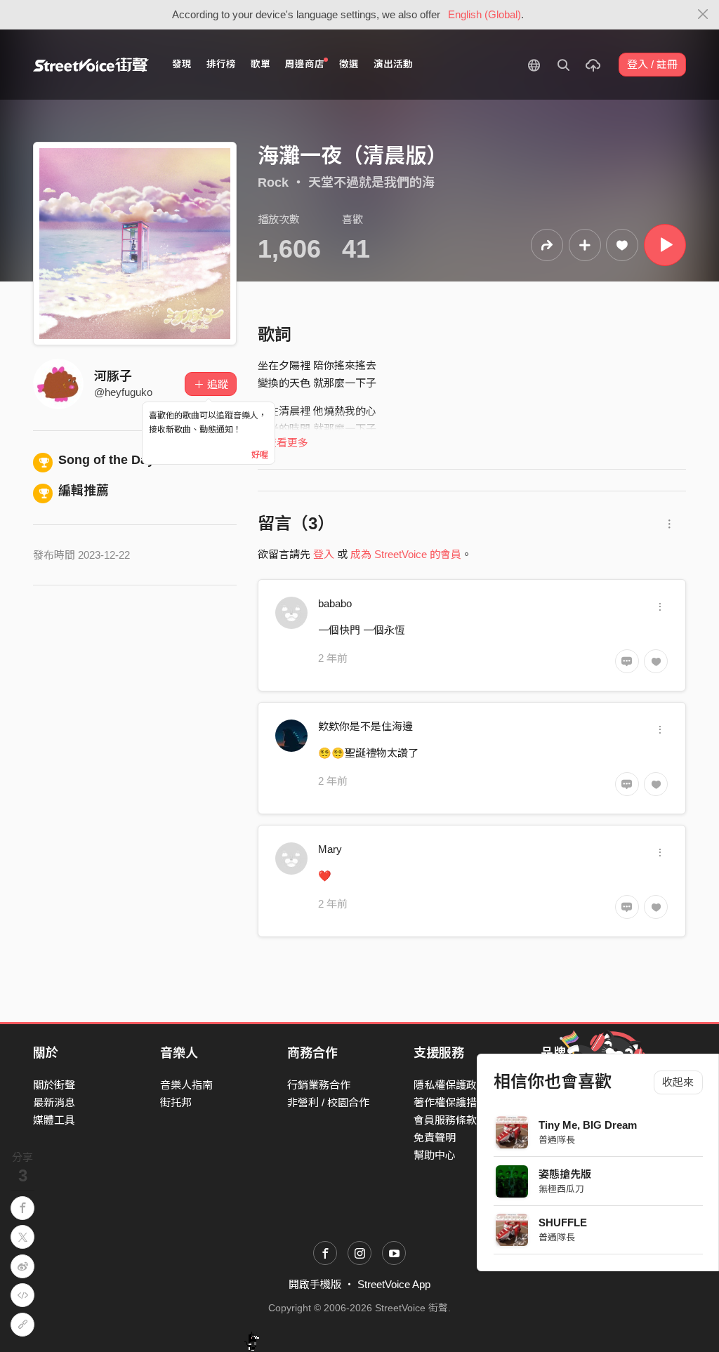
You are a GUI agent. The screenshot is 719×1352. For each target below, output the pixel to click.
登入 (323, 554)
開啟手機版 (315, 1284)
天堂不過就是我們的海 (371, 182)
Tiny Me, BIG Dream (588, 1125)
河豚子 (113, 376)
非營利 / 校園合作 (328, 1102)
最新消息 (54, 1102)
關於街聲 (54, 1085)
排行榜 (221, 64)
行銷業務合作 (318, 1085)
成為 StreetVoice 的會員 (405, 554)
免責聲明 (435, 1138)
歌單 (260, 64)
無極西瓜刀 (561, 1189)
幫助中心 (435, 1155)
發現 (182, 64)
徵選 (349, 64)
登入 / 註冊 (652, 64)
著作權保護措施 (450, 1102)
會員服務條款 (445, 1120)
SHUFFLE (563, 1222)
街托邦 (176, 1102)
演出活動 (393, 64)
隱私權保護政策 (450, 1085)
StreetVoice (91, 65)
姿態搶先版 (565, 1174)
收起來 (678, 1082)
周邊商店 (304, 64)
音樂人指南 (186, 1085)
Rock (273, 182)
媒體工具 (54, 1120)
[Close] (703, 14)
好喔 (259, 455)
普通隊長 (557, 1139)
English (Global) (484, 14)
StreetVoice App (393, 1284)
